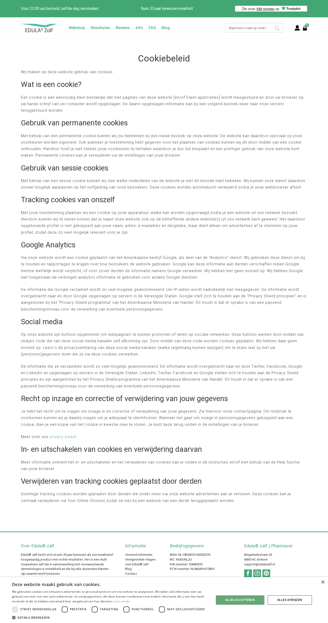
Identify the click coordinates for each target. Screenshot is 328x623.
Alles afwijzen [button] (289, 600)
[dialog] (164, 600)
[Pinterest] (266, 573)
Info (139, 27)
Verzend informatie (138, 554)
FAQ (152, 27)
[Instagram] (257, 573)
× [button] (322, 582)
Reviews (123, 27)
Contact (131, 573)
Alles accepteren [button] (240, 600)
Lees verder (122, 601)
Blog (166, 27)
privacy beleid (63, 436)
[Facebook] (248, 573)
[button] (110, 617)
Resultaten (100, 27)
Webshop (77, 27)
